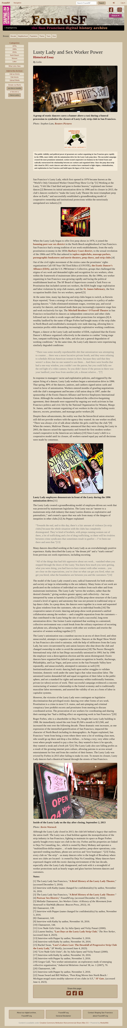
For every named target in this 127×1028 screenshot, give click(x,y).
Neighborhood (23, 36)
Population (33, 36)
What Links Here (14, 66)
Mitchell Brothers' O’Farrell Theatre (88, 310)
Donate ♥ (115, 16)
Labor (14, 61)
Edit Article (14, 77)
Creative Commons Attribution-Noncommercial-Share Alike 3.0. (64, 1023)
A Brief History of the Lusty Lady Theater (92, 881)
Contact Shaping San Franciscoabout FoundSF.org (100, 1014)
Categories (14, 43)
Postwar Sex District (48, 898)
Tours (48, 36)
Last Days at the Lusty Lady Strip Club (76, 931)
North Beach (14, 55)
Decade (13, 36)
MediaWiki (104, 1023)
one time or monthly (14, 88)
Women (14, 58)
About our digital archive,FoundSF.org (26, 1014)
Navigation (17, 3)
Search (101, 3)
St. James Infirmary (94, 289)
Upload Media (14, 80)
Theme (41, 36)
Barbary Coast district (80, 250)
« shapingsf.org (10, 28)
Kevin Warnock (48, 827)
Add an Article (15, 74)
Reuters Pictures (63, 123)
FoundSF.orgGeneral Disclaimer (63, 1014)
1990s (14, 49)
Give (54, 36)
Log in (123, 3)
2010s (14, 52)
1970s (14, 46)
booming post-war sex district (49, 244)
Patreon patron (15, 95)
